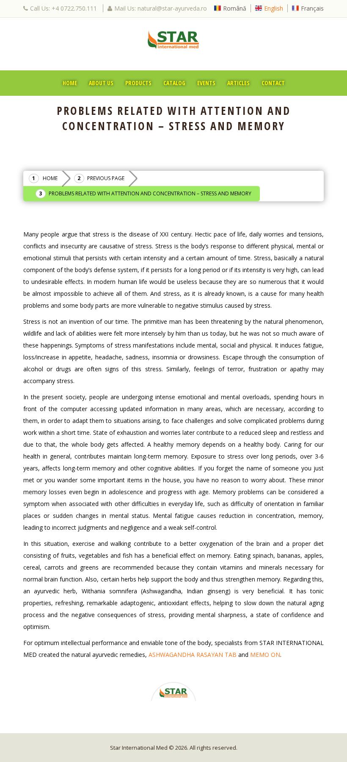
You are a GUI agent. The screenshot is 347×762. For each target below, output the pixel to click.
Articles (238, 83)
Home (70, 83)
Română (234, 8)
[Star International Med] (173, 39)
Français (312, 8)
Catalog (174, 83)
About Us (101, 83)
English (273, 8)
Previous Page (105, 178)
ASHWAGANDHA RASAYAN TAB (193, 655)
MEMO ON (265, 655)
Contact (273, 83)
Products (138, 83)
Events (206, 83)
